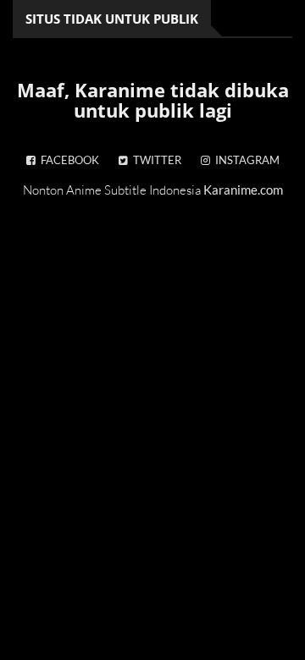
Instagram (245, 160)
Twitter (154, 160)
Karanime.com (243, 189)
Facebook (67, 160)
